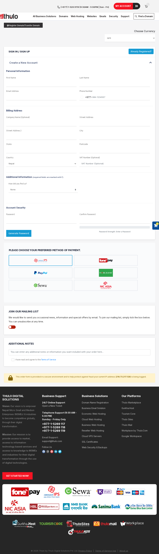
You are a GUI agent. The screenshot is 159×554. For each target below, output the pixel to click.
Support (125, 16)
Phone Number (86, 91)
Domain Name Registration (95, 402)
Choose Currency (144, 31)
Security (113, 16)
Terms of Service (48, 360)
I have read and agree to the (35, 360)
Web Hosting (77, 16)
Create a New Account (23, 63)
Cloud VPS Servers (92, 436)
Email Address (12, 91)
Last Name (84, 78)
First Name (11, 78)
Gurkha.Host (128, 408)
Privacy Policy (85, 550)
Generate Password (19, 233)
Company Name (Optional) (18, 117)
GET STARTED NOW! (17, 476)
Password (10, 214)
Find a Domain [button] (145, 16)
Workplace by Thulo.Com (135, 430)
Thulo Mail (127, 425)
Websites (92, 16)
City (81, 131)
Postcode (84, 144)
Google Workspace (132, 436)
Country (9, 158)
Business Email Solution (93, 408)
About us (123, 550)
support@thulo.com (52, 441)
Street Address (86, 117)
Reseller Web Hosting (93, 430)
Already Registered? (141, 51)
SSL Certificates (90, 441)
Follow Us (47, 447)
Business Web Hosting (93, 425)
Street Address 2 (13, 131)
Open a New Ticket (52, 405)
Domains (63, 16)
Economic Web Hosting (94, 413)
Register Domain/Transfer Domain (24, 25)
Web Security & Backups (94, 447)
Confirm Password (87, 214)
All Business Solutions (44, 16)
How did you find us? (18, 184)
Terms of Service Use (105, 550)
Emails (103, 16)
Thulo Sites (127, 419)
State (8, 144)
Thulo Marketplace (131, 402)
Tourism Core (128, 413)
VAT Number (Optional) (90, 158)
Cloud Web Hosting (92, 419)
